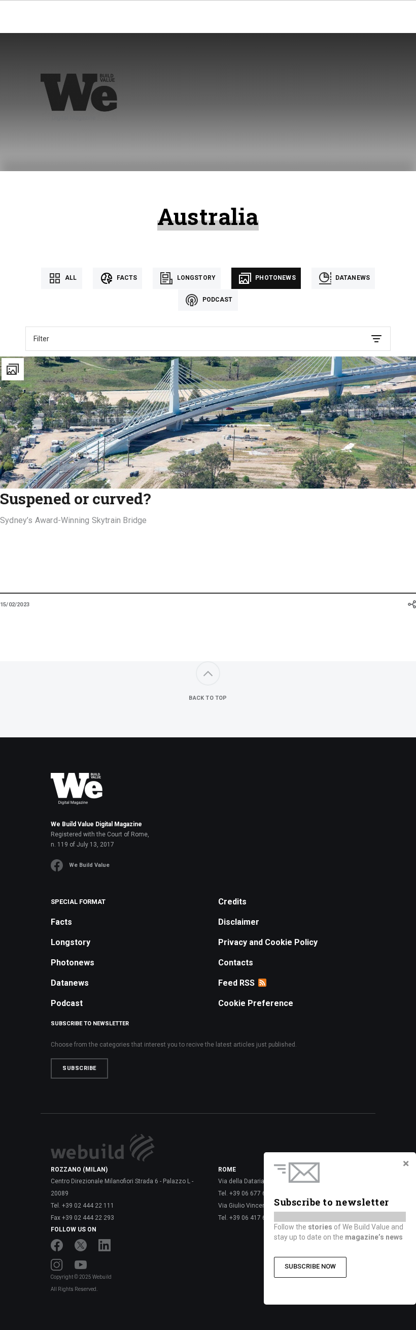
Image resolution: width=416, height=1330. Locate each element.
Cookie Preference (255, 1003)
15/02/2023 (14, 604)
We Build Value (89, 865)
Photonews (275, 277)
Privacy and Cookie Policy (268, 942)
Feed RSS (236, 983)
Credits (232, 901)
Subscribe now (310, 1266)
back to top (208, 698)
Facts (126, 277)
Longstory (195, 277)
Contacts (235, 962)
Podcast (216, 299)
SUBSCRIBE (79, 1068)
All (70, 277)
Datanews (352, 277)
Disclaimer (238, 922)
